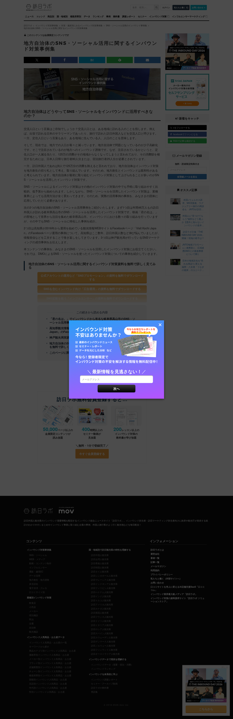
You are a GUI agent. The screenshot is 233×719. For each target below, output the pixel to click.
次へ (116, 388)
